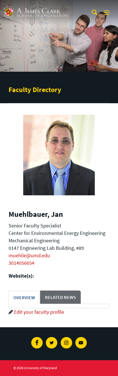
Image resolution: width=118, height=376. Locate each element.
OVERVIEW (24, 297)
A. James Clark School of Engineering (36, 5)
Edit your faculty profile (39, 312)
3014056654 (21, 263)
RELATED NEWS (60, 297)
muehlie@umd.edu (29, 255)
